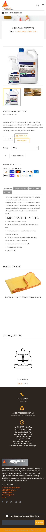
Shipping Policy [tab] (34, 188)
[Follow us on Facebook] (11, 164)
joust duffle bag (23, 379)
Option (5, 148)
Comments (24, 188)
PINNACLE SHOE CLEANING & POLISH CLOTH (23, 297)
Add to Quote (21, 141)
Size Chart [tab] (7, 192)
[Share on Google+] (17, 164)
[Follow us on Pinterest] (20, 164)
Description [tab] (8, 188)
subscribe (39, 522)
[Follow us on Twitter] (13, 164)
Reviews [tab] (16, 188)
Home (12, 31)
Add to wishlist (18, 156)
